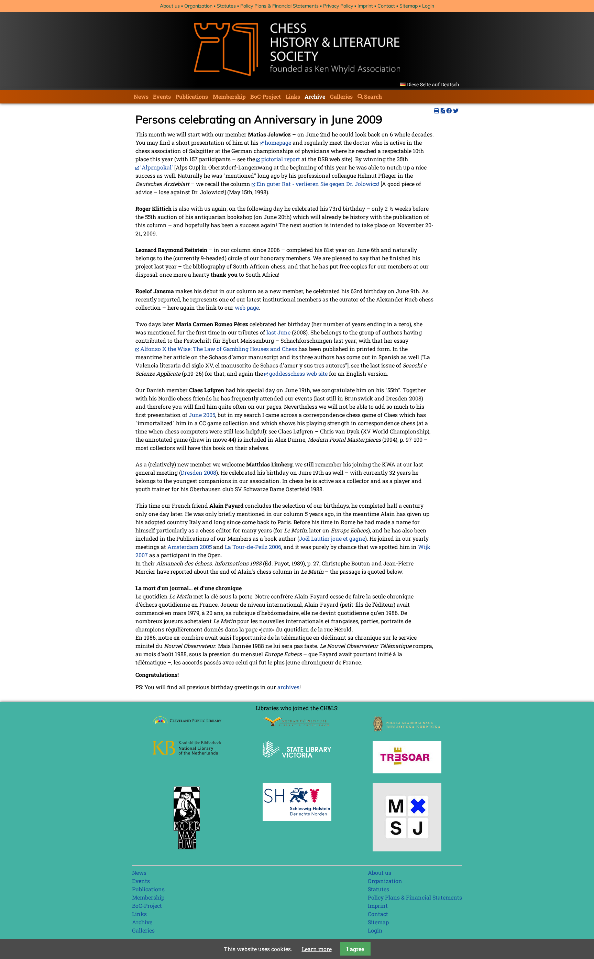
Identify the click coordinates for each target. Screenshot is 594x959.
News (141, 96)
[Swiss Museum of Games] (407, 849)
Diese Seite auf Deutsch (433, 84)
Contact (386, 6)
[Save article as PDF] (443, 110)
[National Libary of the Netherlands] (187, 752)
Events (162, 96)
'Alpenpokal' (156, 167)
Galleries (341, 96)
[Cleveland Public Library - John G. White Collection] (187, 724)
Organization (198, 6)
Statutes (226, 6)
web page (247, 307)
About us (170, 6)
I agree (355, 948)
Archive (315, 96)
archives (288, 687)
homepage (278, 142)
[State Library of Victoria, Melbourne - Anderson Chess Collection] (297, 761)
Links (293, 96)
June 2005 (202, 414)
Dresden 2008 (198, 472)
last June (278, 332)
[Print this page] (436, 110)
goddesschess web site (298, 373)
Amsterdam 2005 (189, 546)
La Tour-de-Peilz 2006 (253, 546)
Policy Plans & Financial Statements (279, 6)
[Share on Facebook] (449, 110)
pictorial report (280, 159)
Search (373, 96)
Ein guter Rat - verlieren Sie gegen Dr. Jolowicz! (317, 183)
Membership (229, 96)
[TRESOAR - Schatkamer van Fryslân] (407, 771)
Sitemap (408, 6)
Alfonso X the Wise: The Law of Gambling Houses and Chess (218, 348)
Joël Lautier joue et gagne (332, 538)
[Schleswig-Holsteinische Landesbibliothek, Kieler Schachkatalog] (297, 818)
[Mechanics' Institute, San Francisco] (297, 724)
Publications (192, 96)
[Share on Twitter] (456, 110)
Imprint (365, 6)
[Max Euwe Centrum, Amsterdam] (187, 851)
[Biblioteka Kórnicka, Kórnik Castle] (407, 729)
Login (428, 6)
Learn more (317, 948)
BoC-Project (265, 96)
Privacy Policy (338, 6)
